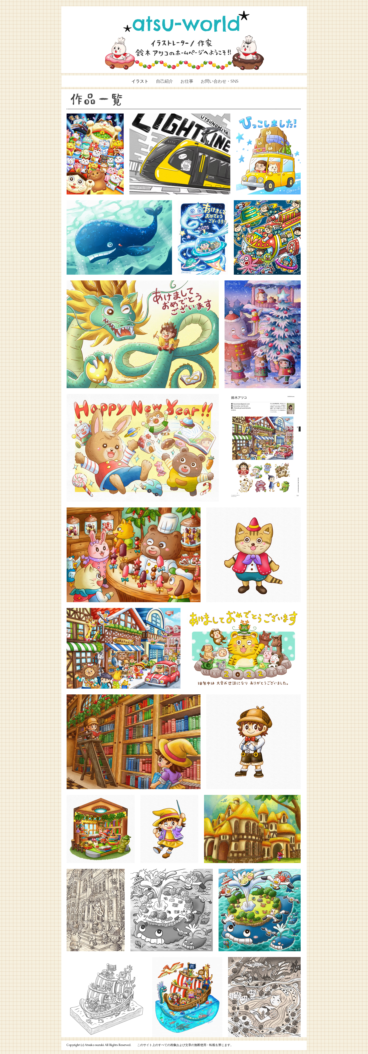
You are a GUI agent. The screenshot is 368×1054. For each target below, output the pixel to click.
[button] (187, 81)
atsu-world (186, 23)
